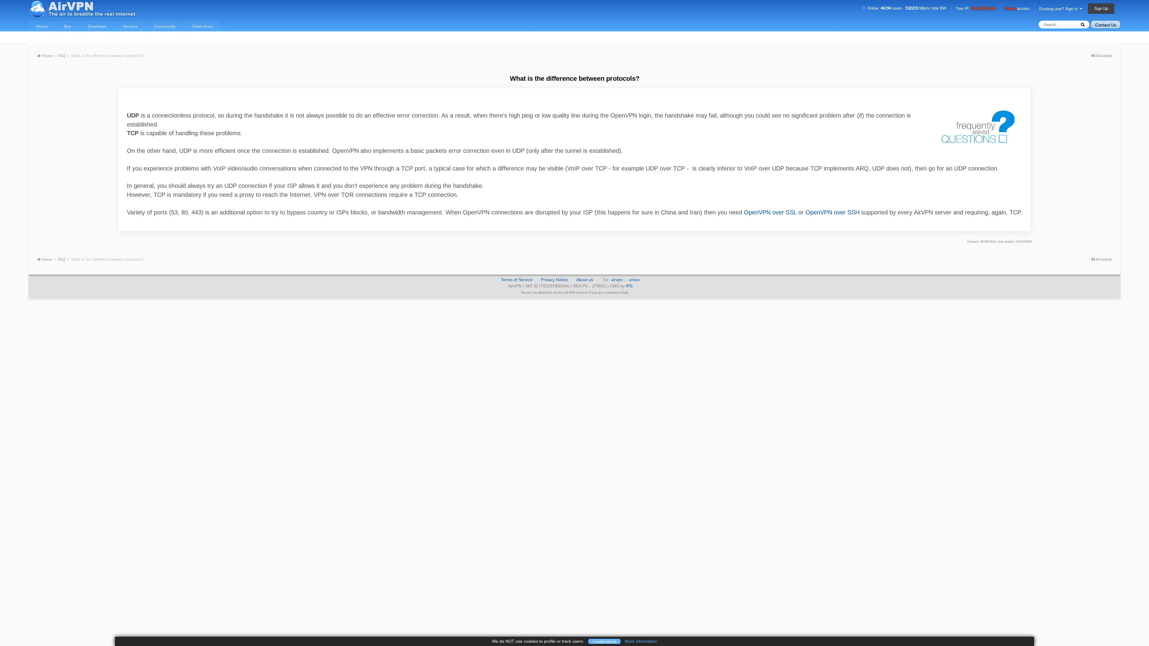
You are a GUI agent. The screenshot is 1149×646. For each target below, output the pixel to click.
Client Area (202, 26)
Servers (130, 26)
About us (584, 279)
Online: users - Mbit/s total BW (906, 8)
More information (641, 641)
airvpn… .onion (625, 279)
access (1017, 9)
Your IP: (976, 9)
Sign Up (1101, 8)
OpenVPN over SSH (832, 212)
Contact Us (1105, 24)
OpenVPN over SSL (770, 212)
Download (97, 26)
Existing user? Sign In (1059, 9)
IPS (629, 286)
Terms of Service (517, 279)
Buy (67, 26)
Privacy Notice (554, 279)
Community (165, 26)
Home (42, 26)
